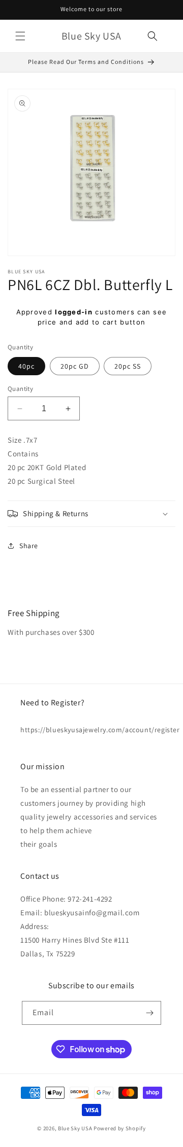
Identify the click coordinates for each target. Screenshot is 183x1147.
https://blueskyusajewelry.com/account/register (91, 729)
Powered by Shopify (120, 1128)
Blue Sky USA (75, 1128)
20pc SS (127, 366)
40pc (26, 366)
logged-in (74, 312)
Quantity (20, 388)
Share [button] (28, 545)
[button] (20, 36)
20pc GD (74, 366)
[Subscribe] (149, 1013)
